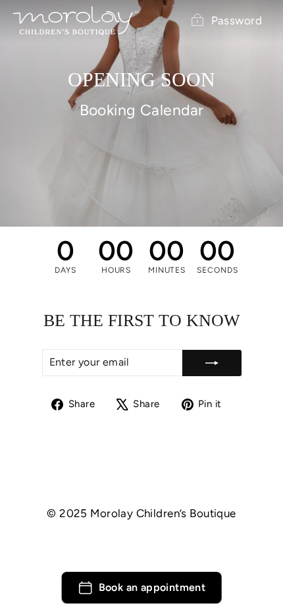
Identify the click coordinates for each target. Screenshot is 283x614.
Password (236, 20)
